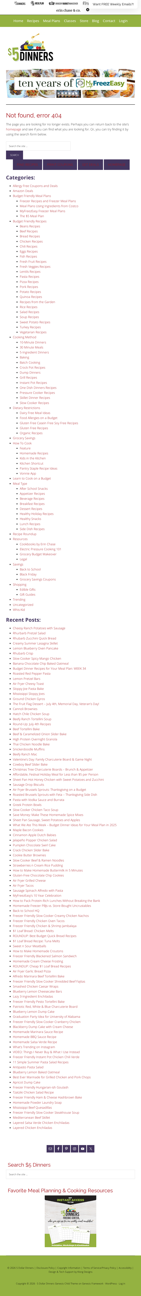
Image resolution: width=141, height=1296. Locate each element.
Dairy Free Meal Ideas (35, 413)
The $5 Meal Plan (32, 216)
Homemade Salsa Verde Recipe (35, 1042)
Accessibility (125, 1267)
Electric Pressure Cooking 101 (40, 549)
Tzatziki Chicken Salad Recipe (33, 1092)
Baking (24, 357)
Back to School (30, 569)
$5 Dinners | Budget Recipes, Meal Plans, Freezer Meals (31, 47)
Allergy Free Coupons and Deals (35, 186)
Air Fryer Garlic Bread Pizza (32, 971)
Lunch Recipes (30, 524)
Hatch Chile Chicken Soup (31, 714)
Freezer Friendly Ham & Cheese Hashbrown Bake (47, 1097)
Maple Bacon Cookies (28, 830)
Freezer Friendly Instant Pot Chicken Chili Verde (46, 1057)
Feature (25, 448)
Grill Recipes (28, 377)
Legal (23, 559)
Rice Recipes (28, 307)
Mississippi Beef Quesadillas (32, 1107)
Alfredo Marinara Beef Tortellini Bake (38, 976)
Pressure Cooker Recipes (37, 393)
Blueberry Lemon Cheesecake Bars (37, 991)
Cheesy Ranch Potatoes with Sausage (39, 628)
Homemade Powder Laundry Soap (37, 1102)
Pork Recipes (29, 287)
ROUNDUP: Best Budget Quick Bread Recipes (44, 936)
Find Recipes (27, 164)
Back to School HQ (26, 911)
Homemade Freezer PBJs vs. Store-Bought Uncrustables (52, 906)
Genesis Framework (92, 1283)
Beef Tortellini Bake (26, 729)
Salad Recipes (29, 312)
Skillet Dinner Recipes (35, 398)
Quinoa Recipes (31, 297)
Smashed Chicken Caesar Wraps (35, 986)
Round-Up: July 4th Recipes (32, 724)
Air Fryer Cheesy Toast (28, 684)
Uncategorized (23, 605)
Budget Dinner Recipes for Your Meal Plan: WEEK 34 (49, 668)
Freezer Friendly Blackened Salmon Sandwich (45, 956)
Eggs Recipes (29, 251)
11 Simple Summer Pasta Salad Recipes (40, 1062)
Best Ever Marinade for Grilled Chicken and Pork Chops (52, 1077)
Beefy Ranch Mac (25, 754)
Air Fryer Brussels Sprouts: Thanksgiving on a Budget (49, 789)
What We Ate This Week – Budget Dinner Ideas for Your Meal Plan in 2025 (65, 825)
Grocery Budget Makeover (38, 554)
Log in (122, 1283)
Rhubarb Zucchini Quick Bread (34, 638)
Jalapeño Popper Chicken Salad (35, 840)
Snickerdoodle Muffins (29, 749)
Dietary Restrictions (26, 408)
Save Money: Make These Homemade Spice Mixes (48, 815)
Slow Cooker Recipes (34, 403)
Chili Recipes (28, 246)
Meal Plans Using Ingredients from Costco (49, 206)
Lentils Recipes (30, 271)
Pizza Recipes (29, 282)
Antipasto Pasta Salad (28, 1067)
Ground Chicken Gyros (29, 699)
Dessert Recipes (31, 509)
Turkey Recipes (30, 327)
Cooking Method (24, 337)
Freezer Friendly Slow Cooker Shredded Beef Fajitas (49, 981)
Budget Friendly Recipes (29, 221)
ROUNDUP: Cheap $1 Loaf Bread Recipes (42, 966)
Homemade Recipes (34, 453)
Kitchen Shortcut (31, 463)
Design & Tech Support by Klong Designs (71, 1271)
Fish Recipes (28, 256)
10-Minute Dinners (33, 342)
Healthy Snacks (30, 519)
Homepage (117, 164)
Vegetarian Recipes (33, 332)
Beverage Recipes (32, 498)
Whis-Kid (19, 610)
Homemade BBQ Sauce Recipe (34, 1037)
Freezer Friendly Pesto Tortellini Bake (39, 1001)
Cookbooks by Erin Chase (38, 544)
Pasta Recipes (29, 276)
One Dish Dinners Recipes (38, 388)
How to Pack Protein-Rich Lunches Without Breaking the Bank (56, 901)
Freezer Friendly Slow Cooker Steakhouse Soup (46, 1112)
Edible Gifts (27, 589)
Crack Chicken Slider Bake (31, 850)
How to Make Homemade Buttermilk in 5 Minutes (48, 870)
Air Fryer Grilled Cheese (29, 880)
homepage (13, 129)
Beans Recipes (30, 226)
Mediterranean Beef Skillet (31, 1117)
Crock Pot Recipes (32, 367)
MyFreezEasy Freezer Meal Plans (42, 211)
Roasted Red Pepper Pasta (32, 673)
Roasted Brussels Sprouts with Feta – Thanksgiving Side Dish (55, 794)
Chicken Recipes (31, 241)
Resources (20, 539)
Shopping (19, 584)
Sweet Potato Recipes (35, 322)
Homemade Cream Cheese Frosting (38, 961)
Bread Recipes (30, 236)
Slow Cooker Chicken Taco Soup (35, 810)
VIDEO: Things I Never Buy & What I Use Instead (46, 1052)
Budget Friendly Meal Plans (32, 196)
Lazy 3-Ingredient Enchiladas (33, 996)
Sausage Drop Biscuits (28, 784)
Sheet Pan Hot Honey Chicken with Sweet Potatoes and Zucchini (58, 779)
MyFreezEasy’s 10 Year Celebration (37, 895)
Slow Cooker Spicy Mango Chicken (37, 658)
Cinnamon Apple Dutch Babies (34, 835)
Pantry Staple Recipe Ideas (38, 468)
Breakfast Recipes (32, 504)
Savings (18, 564)
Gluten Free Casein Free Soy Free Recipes (49, 423)
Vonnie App (28, 473)
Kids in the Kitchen (33, 458)
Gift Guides (27, 594)
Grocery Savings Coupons (38, 579)
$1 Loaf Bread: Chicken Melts (33, 931)
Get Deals (90, 164)
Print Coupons (60, 164)
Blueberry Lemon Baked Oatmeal (36, 1072)
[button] (113, 4)
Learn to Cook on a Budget (32, 478)
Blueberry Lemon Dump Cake (34, 1011)
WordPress (111, 1283)
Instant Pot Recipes (33, 383)
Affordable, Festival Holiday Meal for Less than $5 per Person (55, 774)
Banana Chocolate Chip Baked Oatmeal (41, 663)
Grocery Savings (24, 438)
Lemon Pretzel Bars (26, 679)
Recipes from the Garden (37, 302)
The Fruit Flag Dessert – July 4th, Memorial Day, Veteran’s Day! (56, 704)
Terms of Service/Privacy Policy (99, 1267)
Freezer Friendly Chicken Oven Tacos (38, 921)
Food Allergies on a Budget (38, 418)
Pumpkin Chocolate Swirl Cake (34, 845)
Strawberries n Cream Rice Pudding (38, 865)
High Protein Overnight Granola (35, 739)
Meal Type (20, 483)
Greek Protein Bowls (27, 805)
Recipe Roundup (24, 534)
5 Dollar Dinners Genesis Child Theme (57, 1283)
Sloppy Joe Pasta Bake (28, 689)
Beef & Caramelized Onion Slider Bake (40, 734)
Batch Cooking (30, 362)
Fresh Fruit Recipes (33, 261)
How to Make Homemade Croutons (38, 951)
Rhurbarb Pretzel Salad (29, 633)
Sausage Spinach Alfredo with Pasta (38, 890)
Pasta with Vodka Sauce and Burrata (38, 800)
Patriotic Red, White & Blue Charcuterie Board (45, 1006)
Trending (19, 599)
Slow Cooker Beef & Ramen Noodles (38, 860)
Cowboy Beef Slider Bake (30, 764)
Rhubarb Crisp (23, 653)
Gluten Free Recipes (34, 428)
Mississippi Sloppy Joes (29, 694)
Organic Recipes (31, 433)
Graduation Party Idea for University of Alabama (46, 1016)
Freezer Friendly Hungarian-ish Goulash (40, 1087)
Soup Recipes (29, 317)
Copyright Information (68, 1267)
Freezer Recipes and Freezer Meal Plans (48, 201)
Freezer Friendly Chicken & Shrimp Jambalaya (45, 926)
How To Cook (22, 443)
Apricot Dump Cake (26, 1082)
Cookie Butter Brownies (29, 855)
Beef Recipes (29, 231)
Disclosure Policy (45, 1267)
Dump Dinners (30, 372)
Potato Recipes (30, 292)
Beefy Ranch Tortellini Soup (32, 719)
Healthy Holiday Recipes (36, 514)
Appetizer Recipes (32, 493)
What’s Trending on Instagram (34, 1047)
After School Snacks (34, 488)
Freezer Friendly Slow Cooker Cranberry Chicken (47, 1022)
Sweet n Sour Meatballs (29, 946)
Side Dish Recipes (32, 529)
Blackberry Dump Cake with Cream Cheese (43, 1027)
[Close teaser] (87, 9)
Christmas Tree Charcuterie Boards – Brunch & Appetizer (53, 769)
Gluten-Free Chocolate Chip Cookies (38, 875)
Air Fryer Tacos (23, 885)
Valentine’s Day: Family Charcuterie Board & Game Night (52, 759)
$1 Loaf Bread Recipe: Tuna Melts (36, 941)
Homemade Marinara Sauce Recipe (38, 1032)
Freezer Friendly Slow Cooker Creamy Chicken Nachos (51, 916)
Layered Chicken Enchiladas (32, 1128)
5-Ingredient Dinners (34, 352)
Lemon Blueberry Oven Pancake (35, 648)
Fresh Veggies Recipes (35, 266)
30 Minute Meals (31, 347)
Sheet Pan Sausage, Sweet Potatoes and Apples (46, 820)
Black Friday (28, 574)
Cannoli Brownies (25, 709)
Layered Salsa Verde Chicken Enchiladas (41, 1123)
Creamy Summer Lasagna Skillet (35, 643)
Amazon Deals (23, 191)
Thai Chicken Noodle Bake (31, 744)
